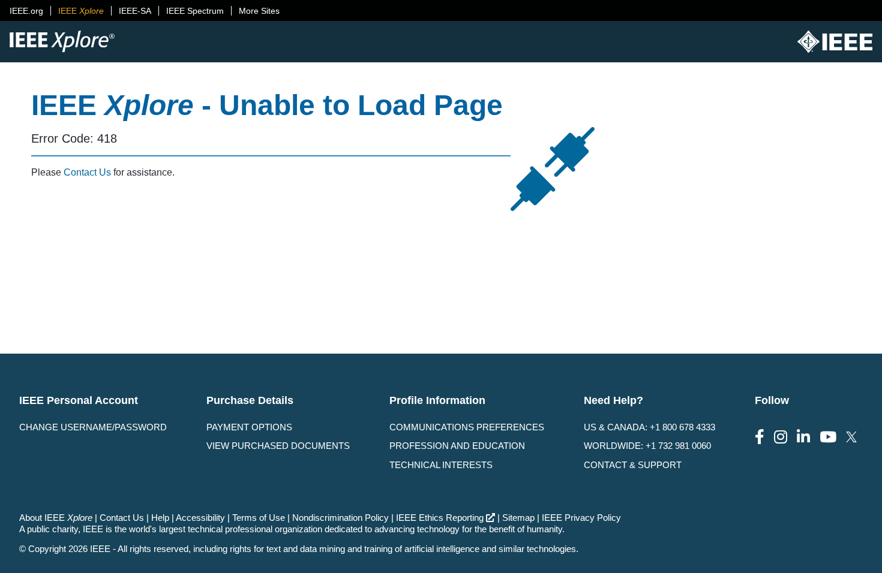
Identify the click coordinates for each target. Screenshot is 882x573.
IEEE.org (26, 11)
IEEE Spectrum (195, 11)
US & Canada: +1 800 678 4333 (649, 427)
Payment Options (249, 427)
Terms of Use (258, 517)
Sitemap (518, 517)
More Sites (259, 11)
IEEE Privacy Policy (581, 517)
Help (160, 517)
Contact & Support (633, 465)
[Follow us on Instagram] (780, 437)
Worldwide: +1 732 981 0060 (647, 446)
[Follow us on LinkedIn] (803, 437)
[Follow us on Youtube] (828, 437)
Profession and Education (457, 446)
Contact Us (87, 172)
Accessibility (200, 517)
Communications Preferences (466, 427)
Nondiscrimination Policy (340, 517)
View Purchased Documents (278, 446)
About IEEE (55, 517)
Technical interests (441, 465)
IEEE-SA (135, 11)
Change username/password (93, 427)
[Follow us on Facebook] (759, 437)
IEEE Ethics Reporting (440, 517)
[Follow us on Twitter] (851, 437)
